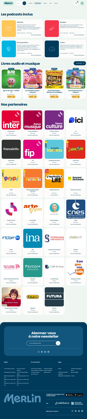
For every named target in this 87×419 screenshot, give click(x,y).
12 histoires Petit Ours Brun (10, 372)
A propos (45, 3)
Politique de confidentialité (64, 376)
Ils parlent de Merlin (48, 368)
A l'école (56, 3)
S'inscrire (58, 343)
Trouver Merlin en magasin (37, 370)
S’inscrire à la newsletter (36, 368)
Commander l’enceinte (9, 368)
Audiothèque (38, 3)
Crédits (59, 368)
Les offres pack (34, 374)
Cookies (72, 376)
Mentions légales (74, 372)
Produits (30, 3)
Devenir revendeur (48, 370)
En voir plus (79, 63)
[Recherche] (24, 3)
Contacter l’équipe (35, 372)
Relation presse (47, 372)
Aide (50, 3)
